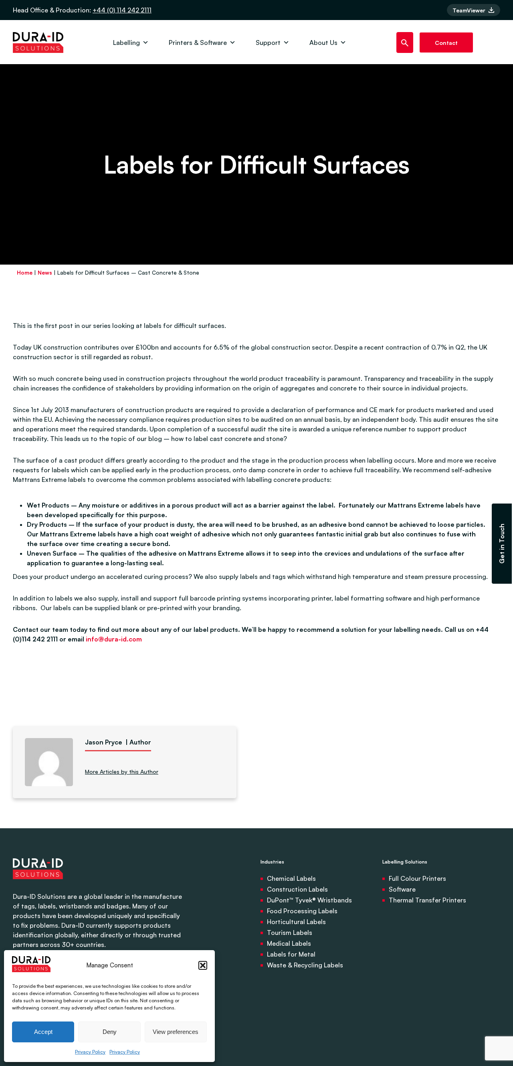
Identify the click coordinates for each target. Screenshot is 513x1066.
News (45, 272)
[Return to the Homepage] (38, 42)
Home (24, 272)
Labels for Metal (291, 954)
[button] (203, 965)
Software (402, 889)
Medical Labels (289, 943)
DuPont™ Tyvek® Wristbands (309, 900)
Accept (43, 1031)
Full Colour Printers (417, 878)
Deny (110, 1031)
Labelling (126, 42)
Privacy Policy (90, 1052)
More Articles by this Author (121, 771)
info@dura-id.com (114, 639)
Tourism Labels (289, 932)
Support (268, 42)
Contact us (446, 46)
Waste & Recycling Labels (305, 965)
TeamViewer (469, 10)
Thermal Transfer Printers (427, 900)
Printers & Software (198, 42)
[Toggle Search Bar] (405, 42)
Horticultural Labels (296, 922)
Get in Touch (502, 544)
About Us (323, 42)
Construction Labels (297, 889)
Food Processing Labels (302, 911)
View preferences (175, 1031)
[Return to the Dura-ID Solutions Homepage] (38, 887)
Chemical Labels (291, 878)
